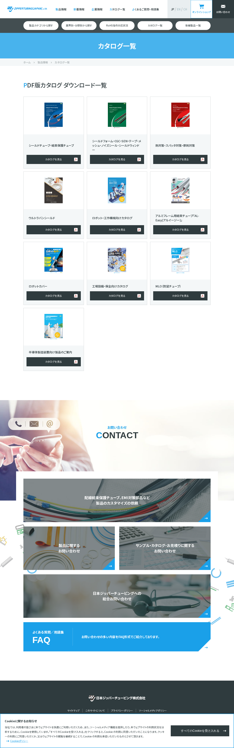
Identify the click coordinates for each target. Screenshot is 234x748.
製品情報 (61, 9)
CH (185, 9)
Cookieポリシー (19, 741)
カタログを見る (53, 159)
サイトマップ (73, 710)
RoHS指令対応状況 (117, 25)
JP (172, 9)
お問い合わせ (223, 12)
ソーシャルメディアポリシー (153, 710)
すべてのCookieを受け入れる (200, 730)
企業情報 (97, 9)
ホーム (27, 62)
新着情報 (78, 9)
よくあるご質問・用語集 (145, 9)
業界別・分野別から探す (79, 25)
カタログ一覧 (117, 9)
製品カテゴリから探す (41, 25)
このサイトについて (95, 710)
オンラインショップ (201, 12)
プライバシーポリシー (122, 710)
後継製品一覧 (193, 25)
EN (178, 9)
